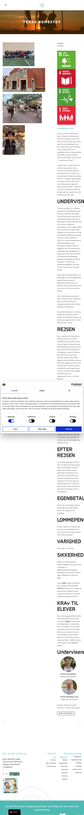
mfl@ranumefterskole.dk (69, 699)
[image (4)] (24, 81)
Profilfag (78, 763)
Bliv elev (53, 760)
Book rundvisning (51, 763)
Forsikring (64, 776)
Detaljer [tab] (42, 390)
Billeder (65, 760)
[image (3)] (22, 109)
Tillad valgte (42, 429)
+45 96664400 (7, 767)
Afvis (15, 429)
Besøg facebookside (66, 713)
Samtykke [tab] (14, 390)
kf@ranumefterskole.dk (68, 677)
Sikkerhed (64, 773)
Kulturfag (78, 766)
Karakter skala (77, 769)
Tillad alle (68, 429)
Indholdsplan (77, 756)
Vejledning (78, 772)
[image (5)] (18, 55)
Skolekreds (64, 766)
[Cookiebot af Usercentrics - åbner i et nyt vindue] (73, 384)
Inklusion (64, 779)
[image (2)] (14, 141)
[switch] (32, 420)
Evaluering (64, 769)
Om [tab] (69, 390)
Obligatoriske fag (76, 760)
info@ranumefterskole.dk (11, 764)
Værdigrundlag (63, 763)
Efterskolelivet (51, 766)
